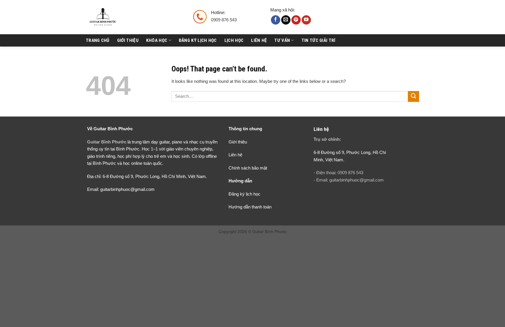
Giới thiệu (128, 40)
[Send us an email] (285, 20)
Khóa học (156, 40)
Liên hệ (259, 40)
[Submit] (413, 96)
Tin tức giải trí (318, 40)
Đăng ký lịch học (198, 40)
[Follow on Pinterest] (296, 20)
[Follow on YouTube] (306, 20)
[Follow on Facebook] (275, 20)
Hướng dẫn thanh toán (250, 206)
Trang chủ (98, 40)
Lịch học (233, 40)
